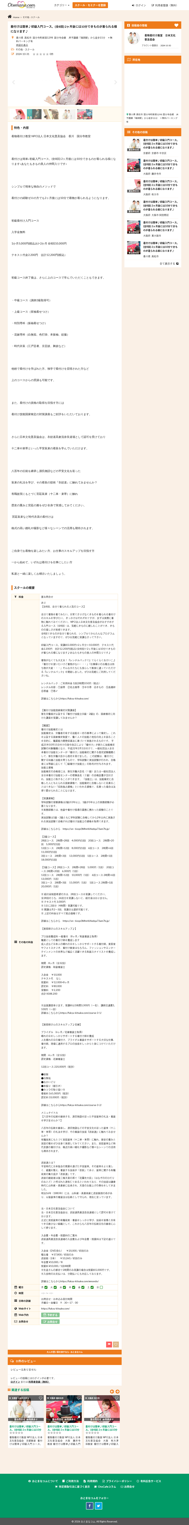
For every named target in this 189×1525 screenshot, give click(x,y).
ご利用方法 (72, 1481)
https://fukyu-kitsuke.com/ (55, 1308)
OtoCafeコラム (107, 1486)
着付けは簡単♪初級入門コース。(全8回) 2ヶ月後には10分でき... (25, 1429)
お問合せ (129, 1486)
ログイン (141, 5)
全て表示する (168, 263)
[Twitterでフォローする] (98, 1506)
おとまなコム (88, 1521)
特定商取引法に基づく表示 (74, 1486)
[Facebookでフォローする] (89, 1506)
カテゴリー (61, 5)
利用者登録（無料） (166, 5)
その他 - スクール (25, 49)
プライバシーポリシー (119, 1481)
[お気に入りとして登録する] (40, 1397)
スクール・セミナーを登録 (90, 5)
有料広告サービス (150, 1481)
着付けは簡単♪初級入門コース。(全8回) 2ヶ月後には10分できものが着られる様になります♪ (161, 143)
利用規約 (92, 1481)
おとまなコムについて (45, 1481)
